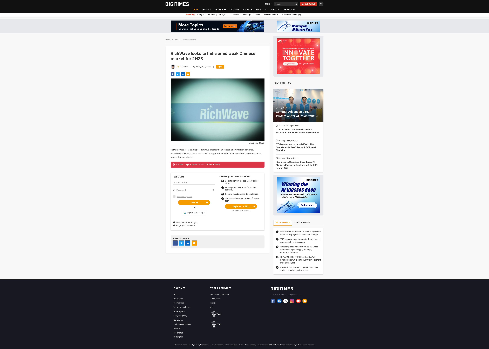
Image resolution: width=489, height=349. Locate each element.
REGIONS (206, 9)
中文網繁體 (178, 332)
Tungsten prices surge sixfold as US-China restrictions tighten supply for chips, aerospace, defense (299, 250)
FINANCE (247, 9)
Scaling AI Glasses (251, 15)
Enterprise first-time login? (186, 222)
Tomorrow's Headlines (219, 294)
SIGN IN (194, 202)
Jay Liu (179, 66)
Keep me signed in (184, 196)
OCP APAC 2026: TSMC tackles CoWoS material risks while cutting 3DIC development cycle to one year (300, 260)
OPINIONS (235, 9)
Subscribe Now (213, 164)
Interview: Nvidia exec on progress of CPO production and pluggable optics (299, 268)
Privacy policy (179, 311)
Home (168, 40)
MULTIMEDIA (289, 9)
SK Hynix (223, 15)
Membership (179, 303)
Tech (176, 40)
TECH (195, 9)
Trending (190, 15)
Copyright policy (180, 315)
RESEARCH (220, 9)
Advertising (178, 298)
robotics (211, 15)
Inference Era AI (271, 15)
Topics (213, 303)
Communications (189, 40)
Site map (177, 328)
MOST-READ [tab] (283, 222)
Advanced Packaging (291, 15)
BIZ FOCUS (261, 9)
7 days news (215, 298)
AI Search (234, 15)
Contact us (178, 320)
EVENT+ (274, 9)
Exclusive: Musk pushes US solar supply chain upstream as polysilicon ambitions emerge (300, 233)
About (176, 294)
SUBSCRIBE (310, 4)
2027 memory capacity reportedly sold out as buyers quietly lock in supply (300, 240)
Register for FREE (241, 206)
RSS (211, 307)
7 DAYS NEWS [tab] (302, 222)
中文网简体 (178, 337)
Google (200, 15)
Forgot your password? (185, 225)
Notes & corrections (182, 324)
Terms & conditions (182, 307)
